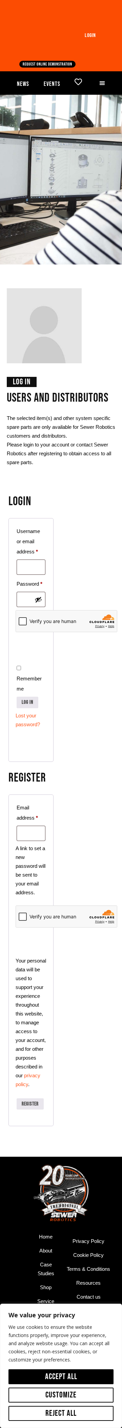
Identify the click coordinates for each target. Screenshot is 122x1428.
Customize (61, 1395)
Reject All (61, 1413)
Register (30, 1104)
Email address (31, 812)
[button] (102, 83)
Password (31, 583)
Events (52, 84)
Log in (27, 702)
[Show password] (38, 599)
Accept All (61, 1376)
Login (90, 35)
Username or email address (31, 540)
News (23, 84)
